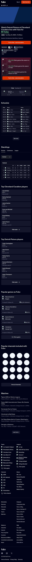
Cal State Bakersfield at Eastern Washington (14, 419)
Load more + (16, 432)
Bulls (8, 175)
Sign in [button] (18, 2)
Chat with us (20, 542)
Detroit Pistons (19, 47)
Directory (20, 559)
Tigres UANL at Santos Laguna (10, 397)
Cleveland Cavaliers (8, 50)
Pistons (8, 168)
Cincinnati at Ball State (8, 414)
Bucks (8, 172)
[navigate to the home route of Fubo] (3, 2)
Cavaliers (9, 170)
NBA (11, 47)
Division (3, 150)
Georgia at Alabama (7, 424)
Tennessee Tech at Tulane (9, 409)
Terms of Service (5, 559)
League (16, 150)
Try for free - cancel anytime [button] (16, 42)
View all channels (16, 384)
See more (16, 138)
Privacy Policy (13, 559)
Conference (10, 150)
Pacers (8, 177)
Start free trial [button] (26, 2)
